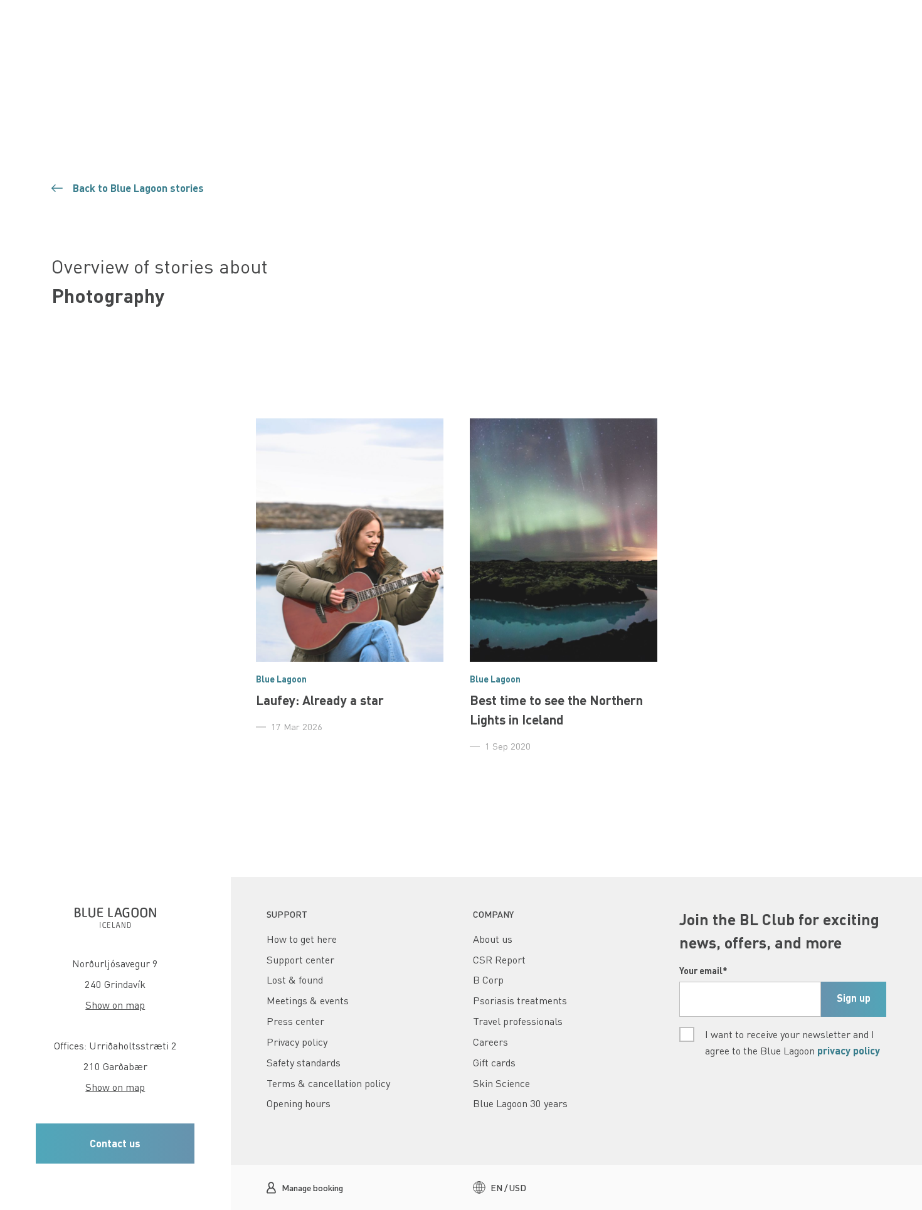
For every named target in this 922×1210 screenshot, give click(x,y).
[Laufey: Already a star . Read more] (349, 576)
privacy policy (848, 1050)
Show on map (115, 1005)
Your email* (703, 970)
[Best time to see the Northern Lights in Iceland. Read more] (563, 585)
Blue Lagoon (281, 678)
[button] (115, 1143)
